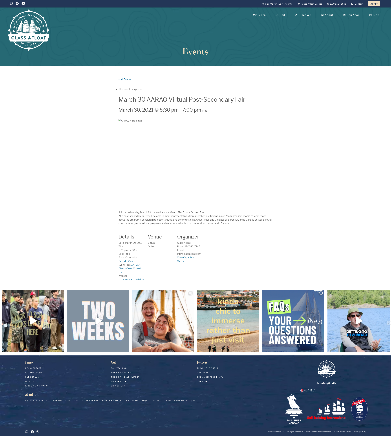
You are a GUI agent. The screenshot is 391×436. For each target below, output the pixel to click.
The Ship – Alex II (121, 372)
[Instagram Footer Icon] (26, 432)
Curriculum (32, 377)
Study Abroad (33, 368)
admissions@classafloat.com (318, 431)
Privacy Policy (360, 431)
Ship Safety (118, 386)
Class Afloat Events (311, 4)
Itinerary (202, 372)
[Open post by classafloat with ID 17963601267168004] (293, 321)
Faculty (30, 381)
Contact (358, 4)
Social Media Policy (342, 431)
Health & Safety (111, 400)
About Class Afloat (37, 400)
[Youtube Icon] (23, 4)
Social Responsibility (210, 377)
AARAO (135, 264)
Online (131, 261)
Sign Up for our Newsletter (279, 4)
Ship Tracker (119, 381)
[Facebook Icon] (17, 4)
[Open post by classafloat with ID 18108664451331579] (163, 321)
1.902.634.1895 (338, 4)
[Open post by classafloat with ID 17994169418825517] (98, 321)
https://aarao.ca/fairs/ (131, 279)
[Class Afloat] (29, 29)
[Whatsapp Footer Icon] (38, 432)
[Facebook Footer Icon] (32, 432)
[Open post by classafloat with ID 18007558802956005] (33, 321)
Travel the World (207, 368)
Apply (374, 4)
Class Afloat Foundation (180, 400)
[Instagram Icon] (11, 4)
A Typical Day (90, 400)
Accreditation (33, 372)
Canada (123, 261)
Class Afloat (125, 268)
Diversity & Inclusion (66, 400)
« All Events (125, 79)
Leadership (131, 400)
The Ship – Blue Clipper (125, 377)
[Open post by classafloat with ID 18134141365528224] (228, 321)
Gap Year (202, 381)
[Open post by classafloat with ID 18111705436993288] (358, 321)
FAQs (144, 400)
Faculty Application (37, 386)
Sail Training (119, 368)
